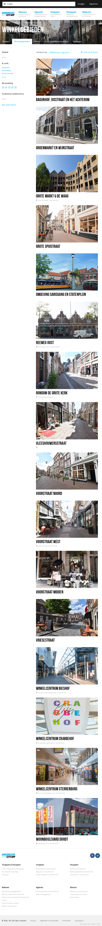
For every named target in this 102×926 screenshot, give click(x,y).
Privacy (33, 920)
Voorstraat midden (49, 592)
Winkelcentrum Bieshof (53, 688)
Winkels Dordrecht (78, 869)
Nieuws (73, 887)
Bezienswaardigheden (11, 891)
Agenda (39, 887)
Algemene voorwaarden (49, 920)
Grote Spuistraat (48, 246)
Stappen (40, 864)
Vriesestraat (45, 640)
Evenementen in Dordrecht (47, 891)
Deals (37, 41)
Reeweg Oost (45, 342)
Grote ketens (7, 73)
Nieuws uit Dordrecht (79, 891)
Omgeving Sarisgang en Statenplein (61, 294)
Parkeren (77, 41)
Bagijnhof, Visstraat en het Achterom (62, 99)
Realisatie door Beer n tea (90, 924)
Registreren (93, 4)
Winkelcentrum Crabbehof (55, 738)
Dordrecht (79, 921)
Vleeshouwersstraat (51, 443)
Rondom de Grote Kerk (51, 393)
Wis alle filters (9, 104)
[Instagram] (97, 855)
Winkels (6, 41)
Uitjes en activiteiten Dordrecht (15, 897)
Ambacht (5, 67)
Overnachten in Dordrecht (47, 874)
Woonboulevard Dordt (52, 839)
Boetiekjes (6, 70)
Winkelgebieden (22, 41)
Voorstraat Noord (49, 493)
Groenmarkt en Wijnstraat (55, 147)
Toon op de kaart (90, 52)
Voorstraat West (48, 541)
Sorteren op (41, 52)
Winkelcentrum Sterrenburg (56, 788)
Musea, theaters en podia (13, 894)
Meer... (4, 57)
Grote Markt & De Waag (52, 196)
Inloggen (81, 4)
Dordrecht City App (10, 871)
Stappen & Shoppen (11, 864)
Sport (4, 900)
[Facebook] (92, 855)
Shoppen (74, 864)
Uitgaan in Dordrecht (45, 871)
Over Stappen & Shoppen (13, 869)
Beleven (5, 887)
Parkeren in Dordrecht (79, 874)
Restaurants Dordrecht (46, 869)
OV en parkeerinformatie (56, 41)
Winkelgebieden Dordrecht (81, 871)
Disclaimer (66, 920)
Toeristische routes (10, 903)
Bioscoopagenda (43, 894)
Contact (5, 874)
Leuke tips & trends (78, 894)
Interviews (74, 897)
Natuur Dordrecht (9, 906)
